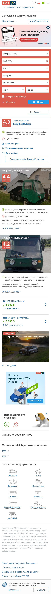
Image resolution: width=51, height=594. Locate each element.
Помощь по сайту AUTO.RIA (15, 576)
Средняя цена (12, 143)
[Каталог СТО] (25, 388)
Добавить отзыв (40, 21)
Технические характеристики (19, 148)
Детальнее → (15, 590)
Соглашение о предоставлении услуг (20, 572)
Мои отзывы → (9, 21)
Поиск (40, 102)
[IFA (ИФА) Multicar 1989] (25, 186)
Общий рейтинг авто (21, 121)
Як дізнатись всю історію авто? (19, 8)
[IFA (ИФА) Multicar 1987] (25, 254)
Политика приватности (13, 567)
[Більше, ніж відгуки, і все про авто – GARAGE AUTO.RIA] (25, 35)
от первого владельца (16, 96)
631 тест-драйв (9, 365)
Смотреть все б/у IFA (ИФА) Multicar (27, 159)
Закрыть (41, 590)
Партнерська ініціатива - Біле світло (19, 563)
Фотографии (11, 153)
